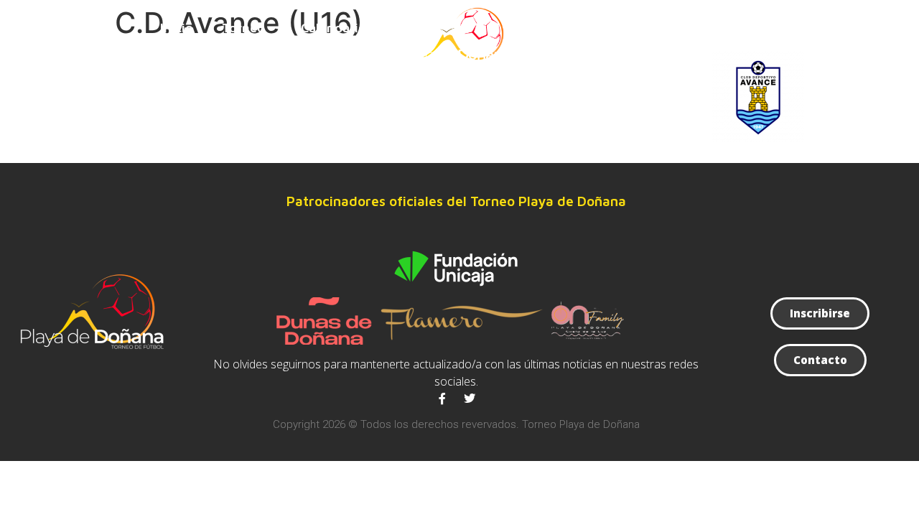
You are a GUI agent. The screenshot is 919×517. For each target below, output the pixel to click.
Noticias (652, 27)
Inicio (176, 27)
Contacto (734, 27)
